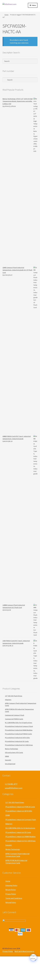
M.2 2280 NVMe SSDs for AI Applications (18, 723)
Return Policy (10, 890)
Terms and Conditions (13, 898)
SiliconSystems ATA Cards (14, 753)
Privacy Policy (10, 894)
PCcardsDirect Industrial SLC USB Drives (19, 745)
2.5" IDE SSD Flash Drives (13, 696)
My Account (6, 960)
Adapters (8, 700)
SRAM (7, 756)
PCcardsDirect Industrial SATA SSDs (17, 738)
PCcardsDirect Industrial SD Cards (17, 741)
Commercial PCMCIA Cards (14, 719)
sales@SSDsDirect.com (13, 788)
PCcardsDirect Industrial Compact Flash (19, 726)
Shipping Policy (11, 885)
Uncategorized (10, 764)
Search (20, 960)
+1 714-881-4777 (11, 784)
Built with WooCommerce (24, 951)
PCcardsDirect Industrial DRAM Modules (18, 730)
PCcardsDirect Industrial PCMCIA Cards (18, 734)
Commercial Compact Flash (14, 715)
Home (6, 15)
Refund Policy (10, 902)
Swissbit (8, 760)
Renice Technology (11, 749)
